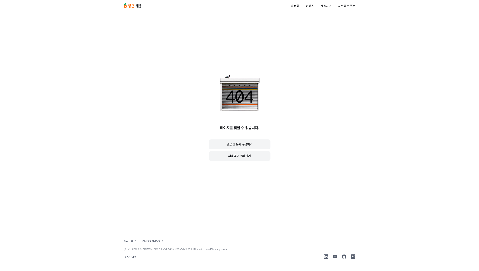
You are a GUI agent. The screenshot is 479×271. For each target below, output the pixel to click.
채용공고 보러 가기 (239, 156)
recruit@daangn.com (215, 249)
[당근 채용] (133, 6)
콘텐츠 (310, 6)
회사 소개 (128, 241)
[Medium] (353, 256)
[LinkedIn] (326, 256)
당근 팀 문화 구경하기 (240, 144)
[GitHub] (344, 256)
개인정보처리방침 (151, 241)
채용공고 (326, 6)
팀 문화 (295, 6)
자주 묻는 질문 (346, 6)
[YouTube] (335, 256)
